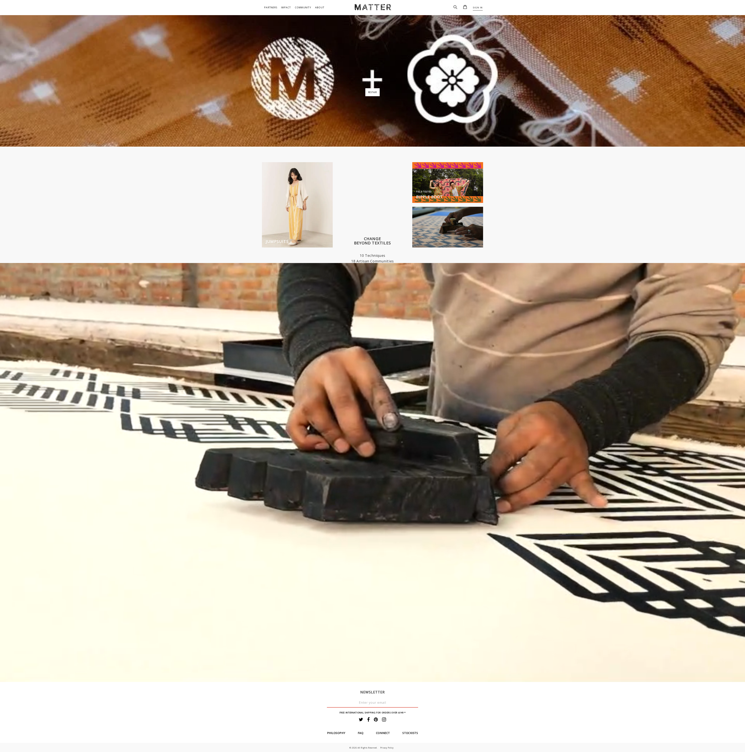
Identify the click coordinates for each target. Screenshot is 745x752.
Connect (383, 733)
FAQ (361, 733)
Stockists (410, 733)
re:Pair (372, 92)
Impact (286, 7)
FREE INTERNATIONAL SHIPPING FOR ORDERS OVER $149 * (373, 712)
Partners (270, 7)
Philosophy (336, 733)
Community (303, 7)
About (319, 7)
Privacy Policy (387, 747)
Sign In (478, 7)
